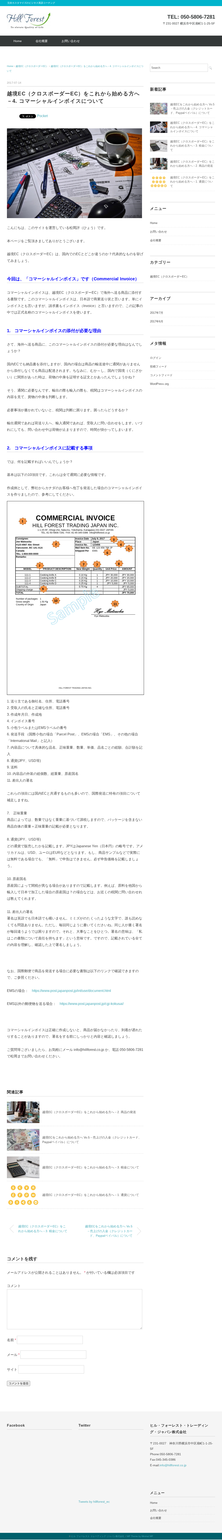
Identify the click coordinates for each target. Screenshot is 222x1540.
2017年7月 (156, 312)
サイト (12, 1369)
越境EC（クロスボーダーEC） (169, 276)
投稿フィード (158, 366)
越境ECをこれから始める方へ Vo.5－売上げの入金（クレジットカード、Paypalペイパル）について (108, 1231)
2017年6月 (156, 321)
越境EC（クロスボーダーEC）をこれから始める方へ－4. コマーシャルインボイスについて (192, 127)
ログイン (155, 357)
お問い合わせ (71, 41)
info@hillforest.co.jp (173, 1465)
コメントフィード (161, 375)
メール (13, 1354)
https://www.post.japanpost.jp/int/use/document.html (71, 991)
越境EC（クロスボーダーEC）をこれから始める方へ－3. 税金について (90, 1167)
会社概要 (42, 41)
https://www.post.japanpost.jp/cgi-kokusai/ (92, 1004)
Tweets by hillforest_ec (94, 1501)
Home (17, 41)
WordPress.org (159, 383)
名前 (11, 1340)
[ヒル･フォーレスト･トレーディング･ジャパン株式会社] (28, 16)
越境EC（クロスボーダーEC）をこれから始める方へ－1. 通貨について (90, 1195)
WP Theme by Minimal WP (140, 1536)
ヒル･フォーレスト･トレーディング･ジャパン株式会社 (97, 1536)
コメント (14, 1286)
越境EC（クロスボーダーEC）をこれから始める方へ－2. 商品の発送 (89, 1112)
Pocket (42, 116)
